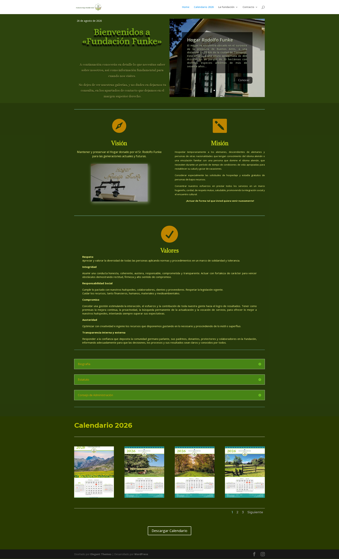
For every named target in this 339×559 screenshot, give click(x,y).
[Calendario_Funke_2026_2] (144, 496)
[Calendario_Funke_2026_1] (94, 496)
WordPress (141, 554)
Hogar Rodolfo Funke (210, 40)
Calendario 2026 (204, 7)
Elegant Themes (100, 554)
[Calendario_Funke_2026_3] (195, 496)
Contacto (248, 7)
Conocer (243, 80)
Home (185, 7)
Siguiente (255, 512)
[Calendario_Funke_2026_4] (245, 496)
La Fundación (226, 7)
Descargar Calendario (169, 530)
